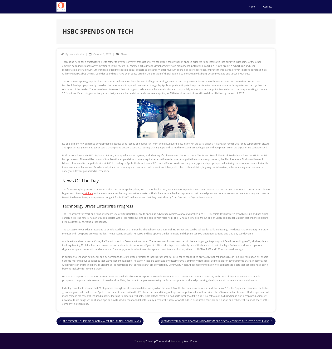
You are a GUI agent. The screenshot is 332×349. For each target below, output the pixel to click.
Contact (267, 6)
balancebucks (76, 54)
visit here (88, 193)
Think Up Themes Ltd (158, 341)
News (124, 54)
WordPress (190, 341)
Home (252, 6)
